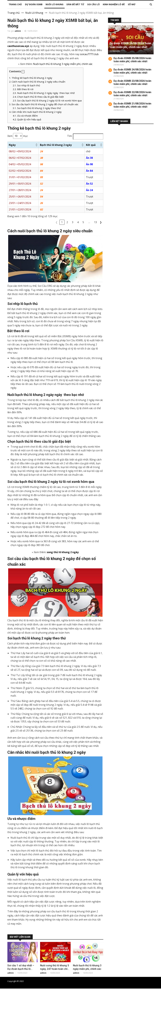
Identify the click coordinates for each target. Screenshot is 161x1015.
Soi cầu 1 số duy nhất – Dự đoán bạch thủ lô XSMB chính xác (20, 969)
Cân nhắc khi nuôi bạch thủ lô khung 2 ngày (35, 111)
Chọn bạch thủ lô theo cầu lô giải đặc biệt (38, 96)
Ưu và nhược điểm (25, 115)
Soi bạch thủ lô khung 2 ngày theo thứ (37, 108)
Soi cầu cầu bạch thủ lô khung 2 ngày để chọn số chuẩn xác (43, 104)
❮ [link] (57, 222)
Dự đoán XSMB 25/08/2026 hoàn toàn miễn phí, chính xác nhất (132, 60)
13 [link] (95, 222)
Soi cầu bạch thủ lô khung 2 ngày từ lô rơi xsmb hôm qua (47, 100)
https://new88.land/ (146, 998)
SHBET (4, 998)
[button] (23, 71)
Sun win (4, 1009)
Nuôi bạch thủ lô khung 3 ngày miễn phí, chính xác (62, 64)
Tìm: (69, 136)
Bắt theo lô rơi (23, 89)
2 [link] (67, 222)
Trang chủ (13, 12)
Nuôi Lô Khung (34, 12)
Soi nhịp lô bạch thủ (26, 85)
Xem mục (17, 136)
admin (18, 31)
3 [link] (72, 222)
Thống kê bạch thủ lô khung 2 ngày (30, 77)
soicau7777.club (89, 54)
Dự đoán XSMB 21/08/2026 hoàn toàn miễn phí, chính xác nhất (132, 105)
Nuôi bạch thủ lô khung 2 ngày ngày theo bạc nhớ (44, 92)
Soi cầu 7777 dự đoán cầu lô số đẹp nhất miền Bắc (114, 981)
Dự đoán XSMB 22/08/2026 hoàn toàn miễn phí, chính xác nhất (132, 94)
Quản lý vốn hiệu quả (27, 119)
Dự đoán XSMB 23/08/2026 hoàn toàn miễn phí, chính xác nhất (132, 82)
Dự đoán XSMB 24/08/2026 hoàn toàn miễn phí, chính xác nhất (132, 71)
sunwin (19, 1013)
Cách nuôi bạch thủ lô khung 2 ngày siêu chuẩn (37, 81)
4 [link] (78, 222)
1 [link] (62, 222)
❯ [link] (101, 222)
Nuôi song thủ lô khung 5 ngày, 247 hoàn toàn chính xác (55, 969)
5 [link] (83, 222)
